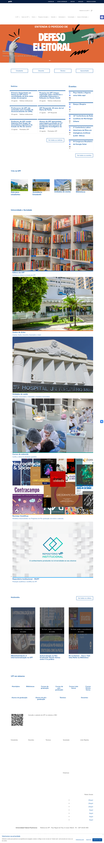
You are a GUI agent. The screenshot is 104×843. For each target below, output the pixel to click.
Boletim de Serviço (84, 750)
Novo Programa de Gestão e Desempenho (52, 745)
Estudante (19, 71)
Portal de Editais (15, 772)
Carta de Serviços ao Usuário (68, 747)
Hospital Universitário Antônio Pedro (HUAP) (68, 758)
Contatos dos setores (52, 795)
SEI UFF (82, 770)
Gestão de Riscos (84, 756)
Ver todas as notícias (55, 140)
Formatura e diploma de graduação (16, 759)
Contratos (65, 779)
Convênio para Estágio (68, 777)
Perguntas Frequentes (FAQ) (16, 770)
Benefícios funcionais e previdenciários (51, 758)
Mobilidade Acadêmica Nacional (16, 764)
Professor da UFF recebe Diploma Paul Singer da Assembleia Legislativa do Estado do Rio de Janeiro (22, 124)
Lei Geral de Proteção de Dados (86, 761)
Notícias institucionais (26, 101)
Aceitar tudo (97, 840)
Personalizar (80, 840)
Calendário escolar (15, 752)
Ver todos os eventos (84, 155)
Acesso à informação (62, 1)
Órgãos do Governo (91, 1)
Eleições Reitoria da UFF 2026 (86, 753)
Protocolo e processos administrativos (85, 768)
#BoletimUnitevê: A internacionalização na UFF (22, 657)
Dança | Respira (79, 104)
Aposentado (84, 71)
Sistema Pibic (31, 749)
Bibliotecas (13, 750)
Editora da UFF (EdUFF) (68, 752)
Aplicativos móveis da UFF (17, 744)
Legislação (80, 1)
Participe (73, 1)
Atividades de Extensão (68, 744)
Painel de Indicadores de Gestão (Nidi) (86, 764)
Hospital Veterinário (67, 754)
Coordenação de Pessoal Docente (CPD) (34, 754)
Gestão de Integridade (85, 758)
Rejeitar (88, 840)
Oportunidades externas (16, 767)
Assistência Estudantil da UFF (17, 747)
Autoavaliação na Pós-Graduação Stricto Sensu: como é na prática (50, 657)
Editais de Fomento (32, 751)
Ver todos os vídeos (84, 598)
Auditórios (82, 778)
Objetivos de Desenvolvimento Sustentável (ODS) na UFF (69, 761)
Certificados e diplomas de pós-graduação (17, 755)
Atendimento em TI (84, 748)
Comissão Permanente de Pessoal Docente (34, 758)
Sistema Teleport (50, 748)
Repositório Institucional (34, 747)
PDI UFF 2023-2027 (85, 776)
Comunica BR (51, 1)
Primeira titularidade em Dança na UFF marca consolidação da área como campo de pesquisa (22, 95)
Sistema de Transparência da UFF (86, 773)
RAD (29, 744)
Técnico (62, 71)
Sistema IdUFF (14, 775)
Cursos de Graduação (16, 761)
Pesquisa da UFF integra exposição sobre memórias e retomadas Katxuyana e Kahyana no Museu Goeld (51, 95)
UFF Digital (31, 763)
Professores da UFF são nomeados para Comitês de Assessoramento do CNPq (22, 110)
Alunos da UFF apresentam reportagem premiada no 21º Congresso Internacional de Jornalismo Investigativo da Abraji (51, 124)
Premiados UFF (24, 129)
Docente (41, 71)
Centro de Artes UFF (68, 750)
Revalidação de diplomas (69, 765)
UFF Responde (52, 113)
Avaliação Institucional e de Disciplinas (86, 745)
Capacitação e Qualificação (52, 752)
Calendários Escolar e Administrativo (51, 761)
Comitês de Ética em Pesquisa (33, 761)
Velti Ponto (48, 750)
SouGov (47, 754)
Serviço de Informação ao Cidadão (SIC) (69, 768)
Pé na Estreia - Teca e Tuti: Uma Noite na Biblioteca (79, 657)
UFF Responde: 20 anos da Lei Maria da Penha (51, 109)
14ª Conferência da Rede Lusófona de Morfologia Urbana (83, 119)
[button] (102, 17)
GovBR (10, 1)
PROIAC (38, 749)
